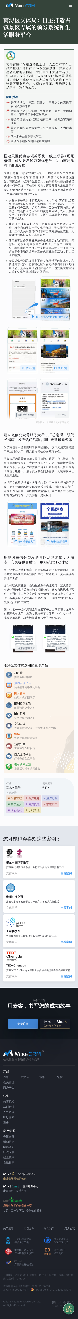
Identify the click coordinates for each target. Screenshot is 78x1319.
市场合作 (29, 1228)
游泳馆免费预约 (56, 541)
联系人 (25, 1077)
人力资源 (8, 1112)
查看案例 (66, 873)
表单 (6, 1077)
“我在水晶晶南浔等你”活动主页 (49, 316)
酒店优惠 (60, 368)
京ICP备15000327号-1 (16, 1289)
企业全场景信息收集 (15, 1178)
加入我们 (49, 1228)
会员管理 (8, 1082)
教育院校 (8, 1101)
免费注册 (23, 1023)
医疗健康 (8, 1117)
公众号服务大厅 (24, 541)
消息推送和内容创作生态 (17, 1205)
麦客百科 (8, 1190)
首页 (5, 1210)
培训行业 (8, 1106)
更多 (6, 1122)
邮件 (42, 1077)
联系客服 (21, 1190)
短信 (60, 1077)
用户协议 (69, 1228)
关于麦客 (8, 1228)
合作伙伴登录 (34, 1210)
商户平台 (8, 1087)
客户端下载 (17, 1210)
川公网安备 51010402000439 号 (53, 1289)
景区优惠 (28, 368)
